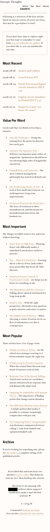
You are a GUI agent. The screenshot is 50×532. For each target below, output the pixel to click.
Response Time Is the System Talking (27, 376)
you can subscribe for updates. (26, 43)
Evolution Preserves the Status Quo (27, 203)
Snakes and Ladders (29, 70)
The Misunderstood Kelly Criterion (26, 289)
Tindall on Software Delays (22, 350)
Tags (32, 6)
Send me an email (30, 510)
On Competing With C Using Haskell (28, 422)
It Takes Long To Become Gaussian (26, 363)
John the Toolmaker (19, 137)
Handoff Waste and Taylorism (24, 170)
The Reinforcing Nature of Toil (24, 187)
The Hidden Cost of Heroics (23, 316)
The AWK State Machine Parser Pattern (28, 405)
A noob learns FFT (28, 77)
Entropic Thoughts (11, 2)
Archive (25, 6)
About (38, 6)
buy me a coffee (21, 475)
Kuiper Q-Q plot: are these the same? (29, 108)
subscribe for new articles (31, 513)
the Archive (11, 453)
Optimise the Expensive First (23, 151)
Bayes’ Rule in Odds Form (22, 244)
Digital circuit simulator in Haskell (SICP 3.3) (32, 99)
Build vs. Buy (16, 302)
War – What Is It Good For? (23, 260)
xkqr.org (46, 6)
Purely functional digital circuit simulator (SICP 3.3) (32, 87)
